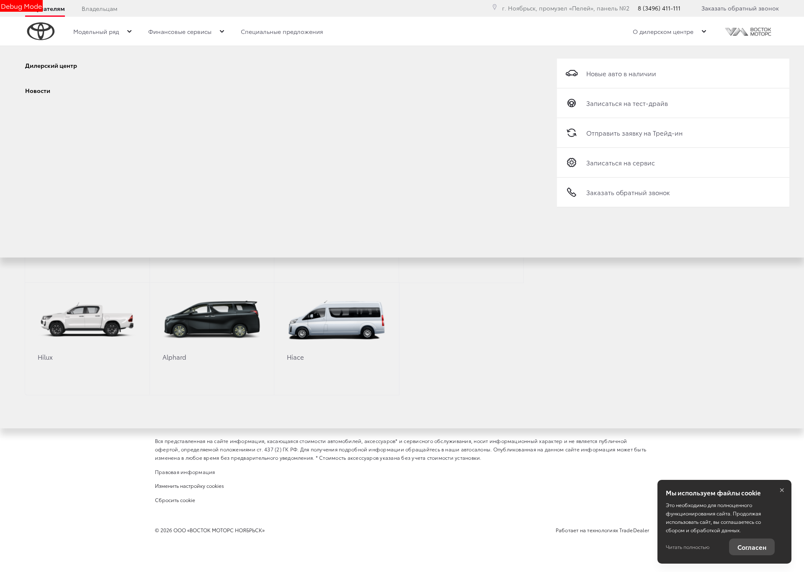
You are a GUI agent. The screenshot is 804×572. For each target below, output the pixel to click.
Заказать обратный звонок (740, 8)
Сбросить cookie (175, 499)
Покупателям (45, 8)
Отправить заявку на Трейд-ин (634, 132)
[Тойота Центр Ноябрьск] (749, 31)
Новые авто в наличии (621, 73)
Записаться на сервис (620, 162)
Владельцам (99, 8)
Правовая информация (185, 471)
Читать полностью (687, 546)
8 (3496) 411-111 (659, 8)
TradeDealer (634, 529)
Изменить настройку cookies (189, 485)
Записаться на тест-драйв (627, 103)
